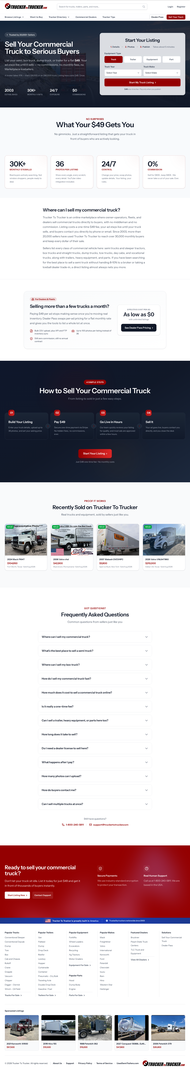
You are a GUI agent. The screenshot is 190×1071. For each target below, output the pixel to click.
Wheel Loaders (76, 941)
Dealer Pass (157, 17)
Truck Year (109, 66)
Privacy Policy (85, 1063)
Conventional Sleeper (15, 937)
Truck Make (149, 66)
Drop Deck (43, 950)
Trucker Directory (58, 17)
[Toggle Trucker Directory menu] (68, 17)
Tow (7, 950)
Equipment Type (112, 53)
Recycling (73, 950)
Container (42, 972)
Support (70, 1063)
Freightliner (105, 941)
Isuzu (102, 972)
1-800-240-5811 (75, 824)
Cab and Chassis (12, 959)
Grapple (8, 972)
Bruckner (135, 937)
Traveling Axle (44, 980)
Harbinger (104, 989)
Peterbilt (104, 963)
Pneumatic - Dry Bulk (48, 976)
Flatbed (41, 941)
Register (181, 6)
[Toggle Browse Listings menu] (23, 17)
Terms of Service (104, 1063)
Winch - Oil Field (12, 989)
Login (170, 6)
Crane (7, 967)
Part (171, 59)
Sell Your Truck (175, 17)
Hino (102, 980)
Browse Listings (13, 17)
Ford (102, 959)
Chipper (8, 980)
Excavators (74, 946)
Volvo (102, 946)
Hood (71, 980)
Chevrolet (104, 967)
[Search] (143, 6)
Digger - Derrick (12, 984)
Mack (102, 937)
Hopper (41, 963)
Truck (113, 59)
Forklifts (73, 937)
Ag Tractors (74, 954)
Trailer (133, 59)
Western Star (106, 984)
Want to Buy (36, 17)
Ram (102, 976)
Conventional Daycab (14, 941)
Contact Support (42, 895)
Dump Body (74, 984)
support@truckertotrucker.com (110, 824)
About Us (57, 1063)
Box (6, 954)
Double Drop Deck (47, 984)
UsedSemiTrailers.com (128, 1063)
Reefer (41, 954)
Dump (8, 946)
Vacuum (8, 976)
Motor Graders (76, 959)
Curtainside (43, 967)
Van (40, 937)
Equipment (152, 59)
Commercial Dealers (86, 17)
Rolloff (8, 963)
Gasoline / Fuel (45, 989)
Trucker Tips (108, 17)
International (106, 950)
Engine (72, 989)
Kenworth (104, 954)
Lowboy (41, 959)
